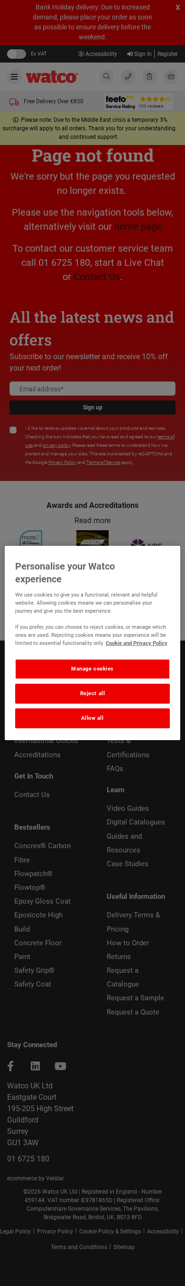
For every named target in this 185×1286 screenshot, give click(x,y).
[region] (93, 643)
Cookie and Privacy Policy (136, 643)
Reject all (92, 693)
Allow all (92, 718)
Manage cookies (92, 668)
